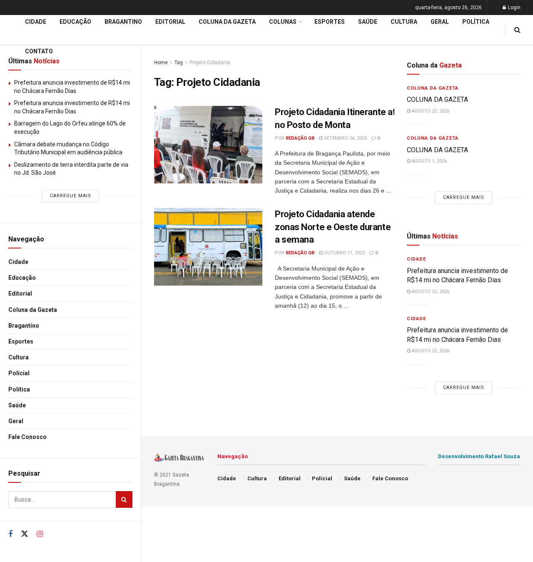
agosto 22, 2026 (430, 111)
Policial (19, 373)
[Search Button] (124, 499)
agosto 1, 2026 (429, 161)
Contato (39, 51)
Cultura (18, 357)
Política (19, 389)
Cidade (18, 261)
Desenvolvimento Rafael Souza (479, 456)
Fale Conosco (27, 437)
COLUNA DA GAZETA (437, 99)
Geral (15, 421)
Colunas (282, 21)
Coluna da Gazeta (32, 309)
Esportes (20, 341)
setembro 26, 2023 (345, 138)
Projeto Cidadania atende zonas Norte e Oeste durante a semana (333, 227)
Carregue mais (70, 195)
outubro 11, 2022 (344, 253)
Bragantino (23, 325)
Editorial (20, 293)
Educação (22, 277)
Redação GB (300, 138)
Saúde (17, 405)
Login (514, 7)
